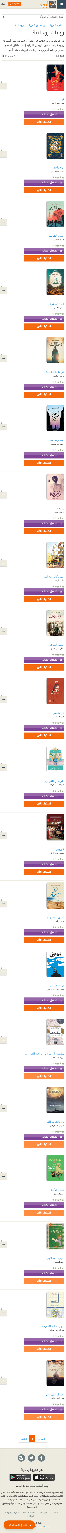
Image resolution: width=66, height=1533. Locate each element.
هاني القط (60, 716)
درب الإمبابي (57, 985)
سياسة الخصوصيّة (42, 1526)
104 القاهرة (57, 303)
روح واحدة (58, 167)
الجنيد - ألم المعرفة (53, 1326)
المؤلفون (30, 1516)
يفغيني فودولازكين (57, 852)
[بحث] (4, 17)
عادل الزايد (59, 580)
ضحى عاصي (59, 307)
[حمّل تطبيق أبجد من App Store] (44, 1477)
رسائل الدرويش (55, 1394)
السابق (41, 1439)
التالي (24, 1439)
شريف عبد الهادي (57, 1125)
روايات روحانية (24, 25)
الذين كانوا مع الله (54, 576)
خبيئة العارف (57, 644)
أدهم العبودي (59, 1193)
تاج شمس (58, 713)
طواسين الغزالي (54, 781)
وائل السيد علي (57, 1398)
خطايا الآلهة (57, 1190)
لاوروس (59, 849)
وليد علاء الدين (58, 103)
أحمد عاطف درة (57, 171)
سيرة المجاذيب (55, 1258)
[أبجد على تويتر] (31, 1458)
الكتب (60, 25)
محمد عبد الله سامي (55, 989)
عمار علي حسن (57, 648)
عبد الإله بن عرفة (57, 784)
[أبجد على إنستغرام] (21, 1458)
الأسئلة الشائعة (29, 1512)
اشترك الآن (44, 122)
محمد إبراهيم (58, 375)
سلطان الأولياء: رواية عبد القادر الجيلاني (44, 1053)
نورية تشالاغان (58, 1057)
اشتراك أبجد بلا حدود (11, 1512)
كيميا (61, 99)
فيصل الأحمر (59, 239)
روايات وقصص (45, 25)
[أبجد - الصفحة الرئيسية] (43, 4)
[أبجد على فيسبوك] (41, 1458)
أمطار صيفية (57, 440)
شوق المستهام (55, 917)
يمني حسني (59, 512)
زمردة (60, 508)
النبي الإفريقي (56, 235)
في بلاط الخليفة (55, 372)
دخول (4, 3)
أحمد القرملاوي (57, 443)
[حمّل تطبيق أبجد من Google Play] (20, 1477)
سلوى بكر (60, 921)
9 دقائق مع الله (55, 1121)
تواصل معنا (44, 1512)
